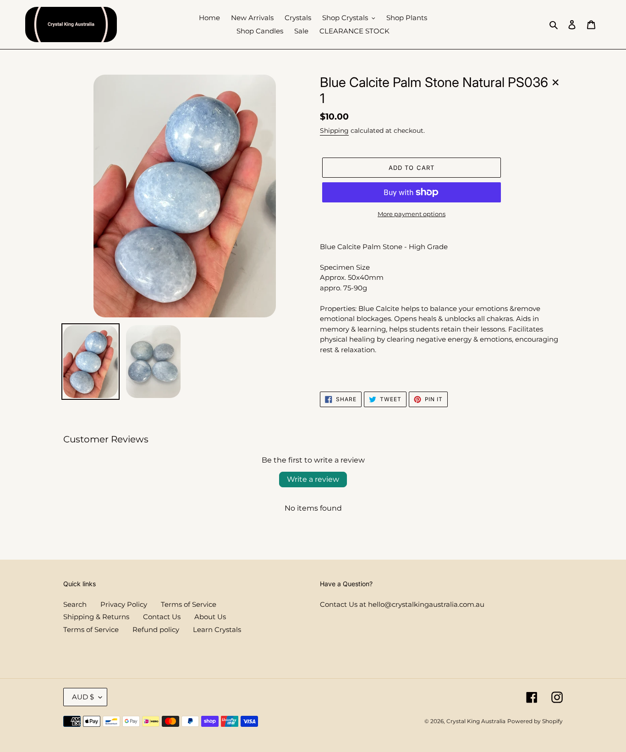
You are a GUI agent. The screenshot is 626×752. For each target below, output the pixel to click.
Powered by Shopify (535, 721)
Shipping (334, 130)
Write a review (313, 479)
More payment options (411, 214)
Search (75, 604)
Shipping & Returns (96, 616)
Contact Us (162, 616)
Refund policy (155, 629)
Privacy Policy (123, 604)
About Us (210, 616)
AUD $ (83, 696)
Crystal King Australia (475, 721)
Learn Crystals (217, 629)
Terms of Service (188, 604)
